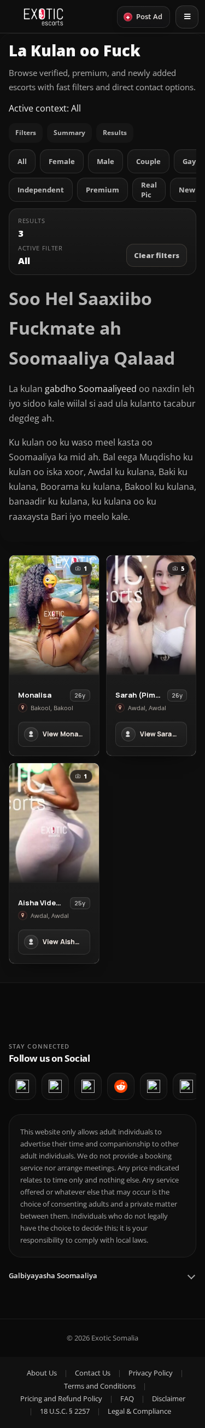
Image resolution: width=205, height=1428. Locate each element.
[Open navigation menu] (186, 16)
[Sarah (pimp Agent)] (151, 615)
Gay (189, 161)
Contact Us (92, 1373)
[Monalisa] (54, 615)
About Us (42, 1373)
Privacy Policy (150, 1373)
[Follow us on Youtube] (55, 1086)
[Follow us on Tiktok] (186, 1086)
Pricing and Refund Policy (61, 1398)
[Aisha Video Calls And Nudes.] (54, 822)
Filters (25, 132)
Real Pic (149, 190)
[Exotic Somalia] (43, 17)
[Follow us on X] (153, 1086)
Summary (69, 132)
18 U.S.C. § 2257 (65, 1411)
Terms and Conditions (100, 1386)
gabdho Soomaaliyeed (91, 389)
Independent (40, 190)
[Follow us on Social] (120, 1086)
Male (105, 161)
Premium (102, 190)
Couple (148, 161)
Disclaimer (168, 1398)
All (22, 161)
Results (115, 132)
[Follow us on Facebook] (22, 1086)
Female (62, 161)
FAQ (127, 1398)
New (187, 190)
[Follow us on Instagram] (88, 1086)
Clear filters (156, 255)
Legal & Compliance (139, 1411)
